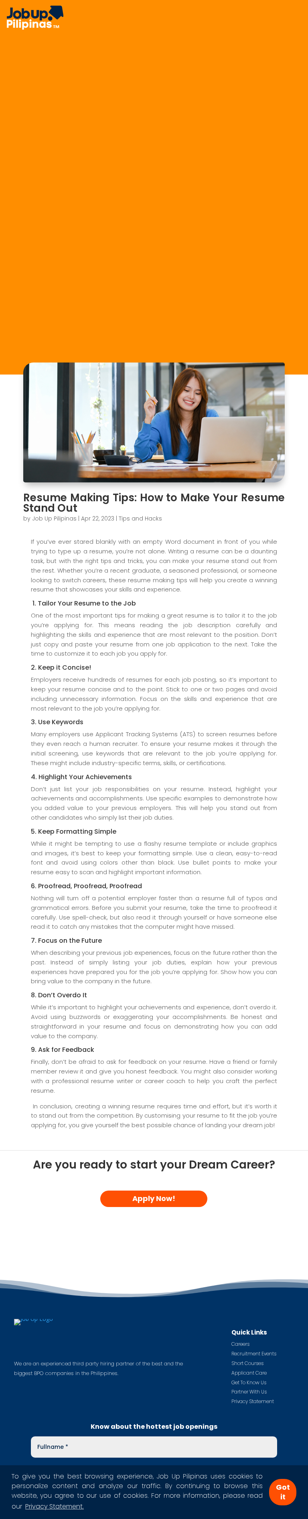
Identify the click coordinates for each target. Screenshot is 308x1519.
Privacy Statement (252, 1401)
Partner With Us (249, 1391)
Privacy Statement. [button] (54, 1506)
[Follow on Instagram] (52, 1384)
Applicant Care (249, 1372)
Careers (240, 1344)
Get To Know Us (248, 1382)
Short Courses (247, 1363)
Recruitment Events (253, 1353)
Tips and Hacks (140, 518)
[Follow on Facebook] (20, 1384)
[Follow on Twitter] (36, 1384)
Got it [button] (283, 1492)
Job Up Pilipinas (54, 518)
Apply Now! (153, 1198)
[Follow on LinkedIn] (68, 1384)
